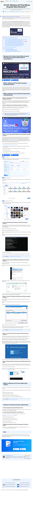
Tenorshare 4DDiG (27, 114)
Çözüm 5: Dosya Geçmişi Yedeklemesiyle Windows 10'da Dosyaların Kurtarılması (14, 43)
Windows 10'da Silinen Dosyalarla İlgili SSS (8, 48)
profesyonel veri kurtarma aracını (10, 415)
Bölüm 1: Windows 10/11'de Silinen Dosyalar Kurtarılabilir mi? (10, 37)
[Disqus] (16, 469)
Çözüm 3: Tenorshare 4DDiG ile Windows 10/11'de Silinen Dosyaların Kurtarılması (15, 41)
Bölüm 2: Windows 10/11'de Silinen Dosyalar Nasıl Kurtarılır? (10, 38)
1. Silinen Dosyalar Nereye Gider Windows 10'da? (11, 49)
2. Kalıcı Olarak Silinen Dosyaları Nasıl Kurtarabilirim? (11, 50)
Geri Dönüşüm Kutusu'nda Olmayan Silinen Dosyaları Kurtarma (10, 144)
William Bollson (6, 11)
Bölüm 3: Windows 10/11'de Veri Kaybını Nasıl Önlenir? (9, 47)
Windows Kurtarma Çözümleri (21, 11)
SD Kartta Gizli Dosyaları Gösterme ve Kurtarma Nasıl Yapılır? (14, 256)
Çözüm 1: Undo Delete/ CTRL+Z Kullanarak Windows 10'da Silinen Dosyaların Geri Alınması (15, 39)
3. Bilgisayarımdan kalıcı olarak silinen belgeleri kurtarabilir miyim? (12, 51)
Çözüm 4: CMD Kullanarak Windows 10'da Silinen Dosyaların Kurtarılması (13, 42)
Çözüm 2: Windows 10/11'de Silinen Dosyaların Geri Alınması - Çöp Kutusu (14, 40)
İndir (27, 1)
